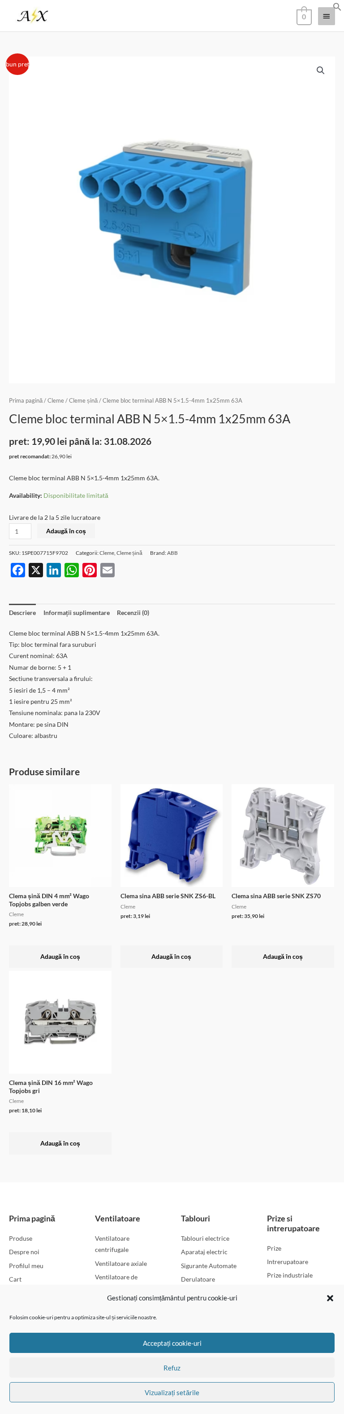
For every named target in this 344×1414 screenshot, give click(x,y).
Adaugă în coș (66, 531)
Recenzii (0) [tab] (133, 612)
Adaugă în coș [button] (60, 956)
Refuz (172, 1368)
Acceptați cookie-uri (172, 1343)
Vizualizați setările (172, 1392)
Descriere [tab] (22, 612)
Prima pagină (26, 400)
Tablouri (195, 1218)
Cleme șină (83, 400)
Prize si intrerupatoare (293, 1223)
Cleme (55, 400)
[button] (330, 1298)
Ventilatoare (117, 1218)
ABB (172, 552)
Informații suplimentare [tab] (76, 612)
